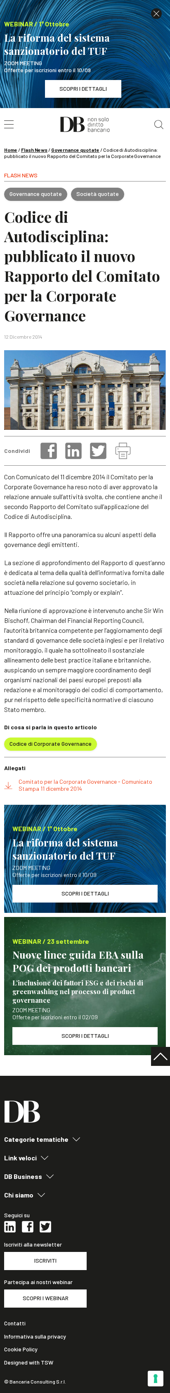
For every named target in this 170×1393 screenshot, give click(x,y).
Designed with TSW (28, 1362)
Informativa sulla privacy (35, 1336)
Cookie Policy (21, 1349)
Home (10, 150)
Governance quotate (75, 150)
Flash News (34, 150)
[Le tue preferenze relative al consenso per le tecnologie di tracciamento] (155, 1378)
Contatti (15, 1323)
